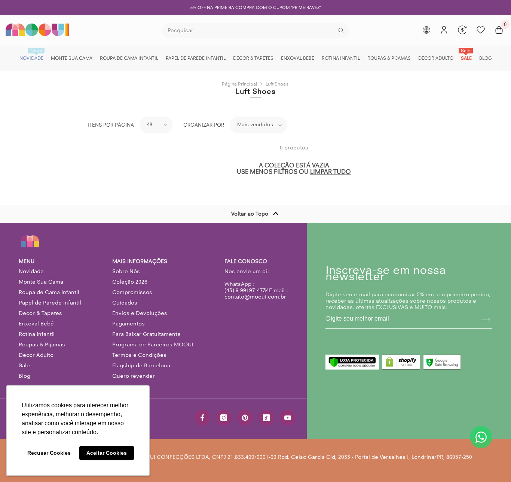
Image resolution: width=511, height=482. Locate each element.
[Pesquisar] (255, 30)
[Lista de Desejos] (480, 30)
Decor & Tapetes (40, 313)
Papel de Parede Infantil (50, 302)
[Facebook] (202, 418)
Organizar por (203, 125)
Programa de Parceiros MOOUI (152, 344)
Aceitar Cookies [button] (106, 453)
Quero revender (133, 376)
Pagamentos (128, 323)
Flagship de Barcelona (141, 365)
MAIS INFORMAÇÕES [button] (139, 261)
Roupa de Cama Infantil (49, 292)
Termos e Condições (139, 355)
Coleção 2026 (129, 281)
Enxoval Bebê (36, 323)
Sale (24, 365)
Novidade (31, 271)
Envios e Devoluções (139, 313)
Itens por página (111, 125)
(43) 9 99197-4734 (246, 290)
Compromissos (132, 292)
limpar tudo (330, 172)
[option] (255, 7)
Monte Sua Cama (41, 281)
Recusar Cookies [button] (49, 453)
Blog (24, 376)
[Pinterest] (245, 418)
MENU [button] (26, 261)
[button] (156, 125)
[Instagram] (224, 418)
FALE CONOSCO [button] (245, 261)
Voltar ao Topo (249, 213)
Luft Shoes (277, 84)
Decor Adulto (36, 355)
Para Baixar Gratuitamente (146, 334)
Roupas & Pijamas (42, 344)
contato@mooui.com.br (255, 296)
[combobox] (249, 30)
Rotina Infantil (37, 334)
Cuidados (124, 302)
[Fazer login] (444, 30)
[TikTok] (266, 418)
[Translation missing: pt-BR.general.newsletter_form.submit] (485, 320)
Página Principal (239, 84)
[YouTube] (288, 418)
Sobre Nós (126, 271)
